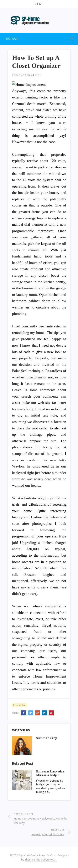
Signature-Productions (32, 855)
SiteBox (51, 855)
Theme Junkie (32, 859)
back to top (48, 859)
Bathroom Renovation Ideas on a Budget (50, 773)
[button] (39, 4)
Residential (19, 704)
